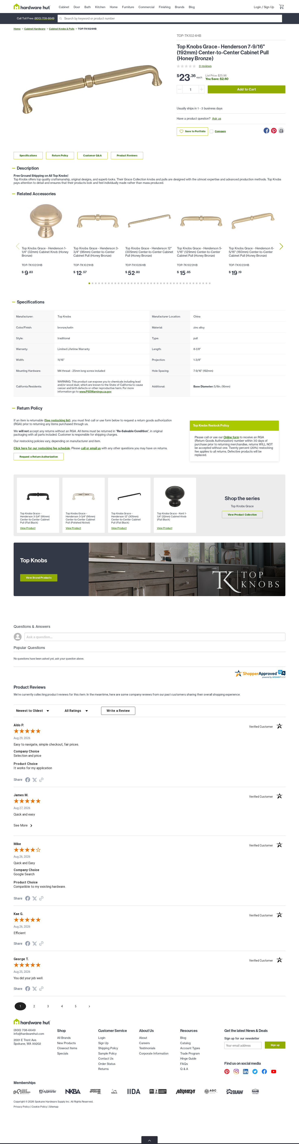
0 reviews (205, 66)
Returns (103, 1069)
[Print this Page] (281, 130)
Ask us (216, 118)
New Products (66, 1043)
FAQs (184, 1064)
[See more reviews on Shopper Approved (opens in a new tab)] (41, 780)
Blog (183, 1038)
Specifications (28, 155)
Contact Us (105, 1058)
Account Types (190, 1048)
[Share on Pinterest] (274, 130)
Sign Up (269, 7)
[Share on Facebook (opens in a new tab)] (27, 780)
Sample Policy (107, 1053)
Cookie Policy (39, 1106)
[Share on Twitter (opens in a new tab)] (34, 780)
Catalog (185, 1043)
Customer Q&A (92, 155)
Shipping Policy (108, 1048)
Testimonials (147, 1048)
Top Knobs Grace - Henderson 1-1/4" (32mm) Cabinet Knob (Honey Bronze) (45, 251)
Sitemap (53, 1106)
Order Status (106, 1064)
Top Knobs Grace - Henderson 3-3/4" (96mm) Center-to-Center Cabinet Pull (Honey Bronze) (96, 251)
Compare (220, 131)
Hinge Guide (188, 1058)
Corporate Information (153, 1053)
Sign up (275, 1045)
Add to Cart (246, 89)
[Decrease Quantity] (179, 89)
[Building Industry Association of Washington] (234, 1091)
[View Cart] (281, 7)
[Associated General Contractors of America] (211, 1091)
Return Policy (60, 155)
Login (257, 7)
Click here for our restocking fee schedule (42, 448)
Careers (144, 1043)
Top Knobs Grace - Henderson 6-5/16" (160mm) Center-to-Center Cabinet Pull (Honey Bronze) (251, 251)
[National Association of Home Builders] (255, 1091)
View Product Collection (242, 514)
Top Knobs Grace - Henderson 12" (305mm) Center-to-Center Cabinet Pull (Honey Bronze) (149, 251)
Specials (62, 1053)
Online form (231, 437)
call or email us (91, 448)
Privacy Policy (22, 1106)
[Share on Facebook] (266, 130)
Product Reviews (127, 155)
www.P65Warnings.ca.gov (95, 391)
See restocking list (57, 420)
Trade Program (190, 1053)
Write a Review (118, 711)
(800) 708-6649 (44, 18)
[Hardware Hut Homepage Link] (32, 6)
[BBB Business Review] (158, 1091)
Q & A (184, 1069)
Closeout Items (67, 1048)
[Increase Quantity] (201, 89)
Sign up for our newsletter (241, 1038)
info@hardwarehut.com (29, 1034)
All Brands (64, 1038)
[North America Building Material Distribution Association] (185, 1091)
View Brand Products (38, 577)
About (143, 1038)
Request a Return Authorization (39, 456)
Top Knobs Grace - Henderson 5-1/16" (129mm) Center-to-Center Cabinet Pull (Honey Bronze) (199, 251)
